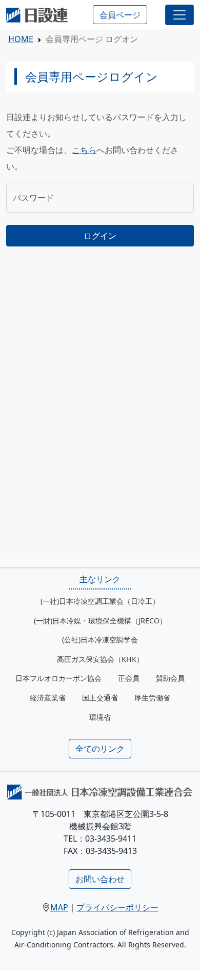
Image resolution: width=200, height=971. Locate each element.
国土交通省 (100, 697)
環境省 (100, 717)
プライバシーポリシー (117, 907)
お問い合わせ (100, 879)
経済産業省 (48, 697)
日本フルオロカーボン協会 (58, 678)
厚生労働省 (152, 697)
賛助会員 (170, 678)
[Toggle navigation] (179, 15)
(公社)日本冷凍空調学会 (100, 639)
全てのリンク (100, 748)
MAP (59, 907)
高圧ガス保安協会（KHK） (100, 659)
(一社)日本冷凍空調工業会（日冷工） (100, 601)
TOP (182, 953)
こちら (84, 150)
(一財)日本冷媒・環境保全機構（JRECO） (100, 620)
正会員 (128, 678)
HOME (20, 39)
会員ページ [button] (120, 15)
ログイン (100, 235)
